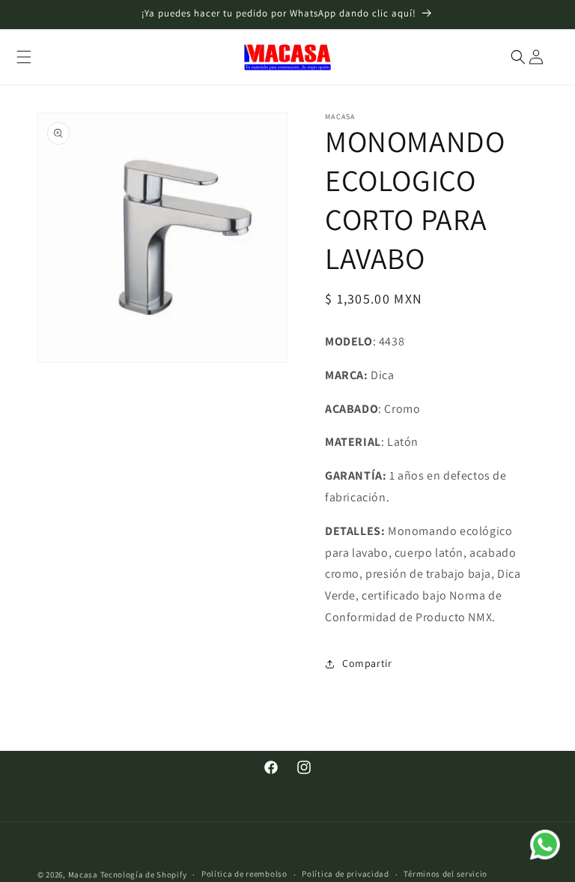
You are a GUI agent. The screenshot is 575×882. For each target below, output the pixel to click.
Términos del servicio (445, 874)
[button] (24, 57)
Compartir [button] (367, 663)
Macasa (83, 874)
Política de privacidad (345, 874)
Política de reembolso (244, 874)
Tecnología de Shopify (143, 874)
